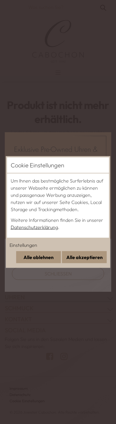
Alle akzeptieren (84, 257)
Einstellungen (23, 245)
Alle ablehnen (38, 257)
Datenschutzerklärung (34, 227)
